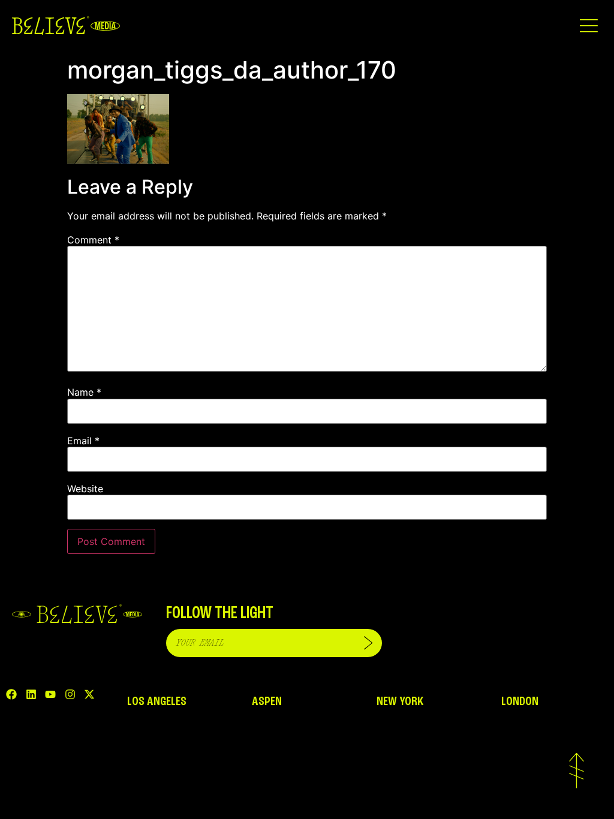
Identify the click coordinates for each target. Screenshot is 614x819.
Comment (93, 240)
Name (84, 392)
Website (85, 488)
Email (83, 440)
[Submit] (368, 643)
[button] (588, 25)
